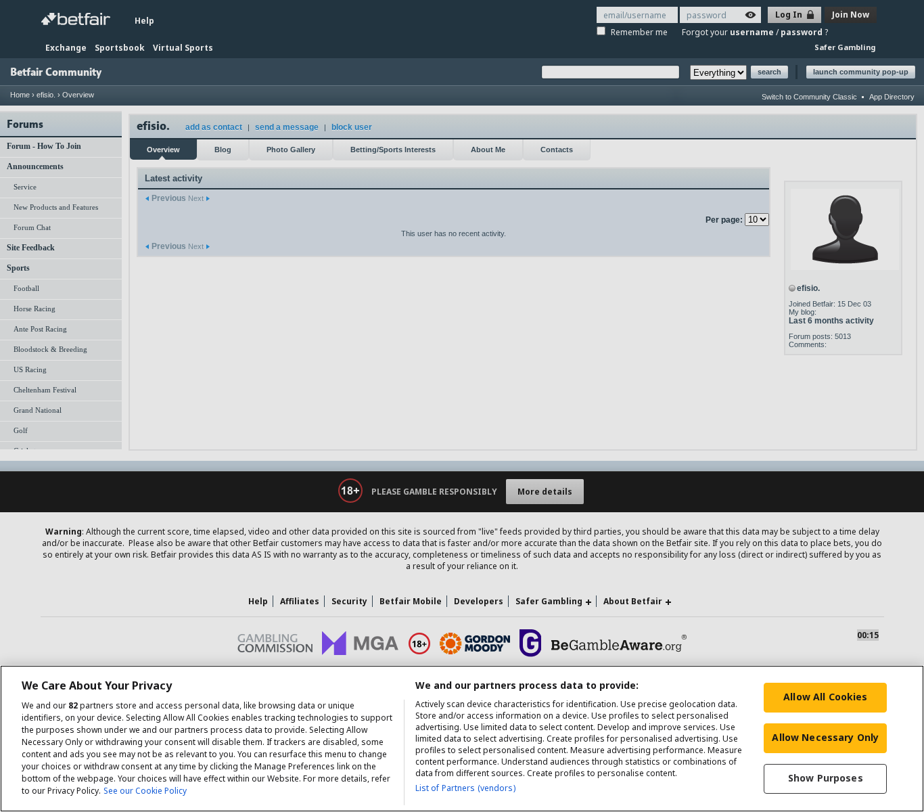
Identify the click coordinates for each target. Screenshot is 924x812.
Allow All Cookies (825, 696)
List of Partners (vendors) (465, 788)
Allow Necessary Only (825, 737)
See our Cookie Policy (145, 790)
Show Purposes (825, 777)
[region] (462, 738)
